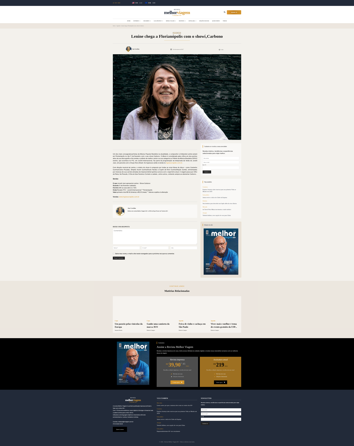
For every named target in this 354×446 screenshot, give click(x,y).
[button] (224, 12)
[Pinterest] (138, 145)
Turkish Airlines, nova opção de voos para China (217, 215)
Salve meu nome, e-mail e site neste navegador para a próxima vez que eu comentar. (145, 254)
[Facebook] (129, 145)
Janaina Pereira (118, 330)
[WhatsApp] (142, 145)
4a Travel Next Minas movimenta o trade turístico (217, 209)
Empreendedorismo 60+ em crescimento (168, 431)
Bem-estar (159, 403)
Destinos (205, 201)
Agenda (118, 25)
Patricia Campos (151, 330)
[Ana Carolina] (129, 49)
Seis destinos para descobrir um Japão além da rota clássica (220, 203)
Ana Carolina (135, 49)
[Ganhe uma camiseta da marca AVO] (161, 308)
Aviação (205, 213)
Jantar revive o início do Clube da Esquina (215, 197)
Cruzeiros (205, 187)
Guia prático (206, 195)
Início (114, 25)
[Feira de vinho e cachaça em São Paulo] (193, 308)
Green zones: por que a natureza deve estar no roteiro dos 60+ (175, 405)
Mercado (205, 207)
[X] (134, 145)
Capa (179, 33)
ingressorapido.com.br (174, 163)
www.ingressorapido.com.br (129, 197)
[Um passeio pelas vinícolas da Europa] (129, 308)
